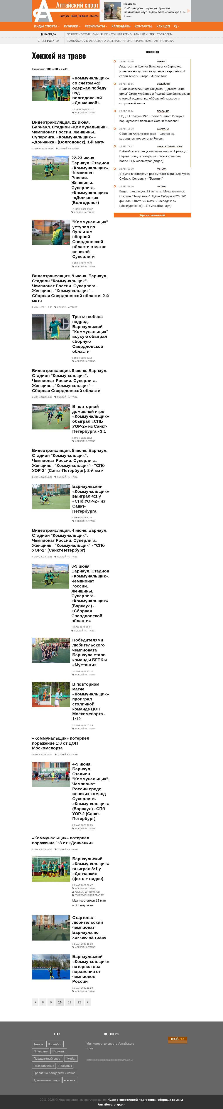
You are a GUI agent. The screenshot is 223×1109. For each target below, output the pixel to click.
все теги (70, 1080)
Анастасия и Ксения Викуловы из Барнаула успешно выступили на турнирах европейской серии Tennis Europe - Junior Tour (152, 71)
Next (189, 11)
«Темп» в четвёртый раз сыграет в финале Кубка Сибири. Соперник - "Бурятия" (154, 176)
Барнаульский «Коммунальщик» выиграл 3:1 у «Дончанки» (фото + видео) (90, 869)
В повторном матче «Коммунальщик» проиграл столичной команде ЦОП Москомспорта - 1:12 (90, 701)
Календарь (121, 26)
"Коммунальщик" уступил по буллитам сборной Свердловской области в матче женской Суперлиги (90, 239)
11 (69, 1002)
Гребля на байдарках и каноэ (54, 1073)
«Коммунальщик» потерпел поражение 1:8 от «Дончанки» (62, 840)
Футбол (71, 1058)
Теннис (39, 1044)
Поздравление (44, 1065)
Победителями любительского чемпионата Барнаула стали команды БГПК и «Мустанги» (89, 652)
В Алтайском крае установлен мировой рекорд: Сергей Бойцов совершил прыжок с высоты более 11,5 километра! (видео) (153, 156)
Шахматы (58, 1051)
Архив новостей (152, 215)
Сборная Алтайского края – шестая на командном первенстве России (146, 136)
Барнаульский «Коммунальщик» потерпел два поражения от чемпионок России (90, 969)
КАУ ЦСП (163, 26)
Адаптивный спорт (47, 1080)
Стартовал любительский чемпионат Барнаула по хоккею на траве (89, 927)
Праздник (65, 1065)
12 (79, 1002)
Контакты (143, 26)
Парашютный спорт (48, 1058)
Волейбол (55, 1044)
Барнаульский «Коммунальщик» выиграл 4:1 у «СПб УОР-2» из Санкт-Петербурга (90, 498)
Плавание (41, 1051)
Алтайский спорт (77, 5)
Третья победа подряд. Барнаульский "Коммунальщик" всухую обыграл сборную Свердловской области (90, 334)
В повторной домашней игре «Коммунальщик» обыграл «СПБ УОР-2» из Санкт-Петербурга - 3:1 (90, 419)
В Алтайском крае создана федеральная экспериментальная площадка (120, 40)
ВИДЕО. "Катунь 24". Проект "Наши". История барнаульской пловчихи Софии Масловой (151, 118)
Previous (102, 11)
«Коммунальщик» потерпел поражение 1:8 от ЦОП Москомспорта (60, 743)
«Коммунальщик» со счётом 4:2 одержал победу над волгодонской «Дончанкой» (90, 90)
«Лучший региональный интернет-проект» (119, 34)
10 (60, 1002)
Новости (152, 52)
